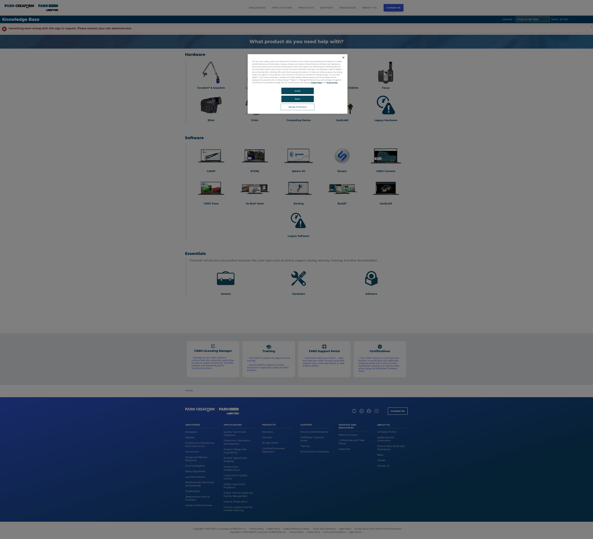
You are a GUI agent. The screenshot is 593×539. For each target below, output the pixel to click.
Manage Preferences (298, 107)
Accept (297, 91)
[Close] (343, 57)
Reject (297, 99)
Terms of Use (332, 82)
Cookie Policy (316, 82)
